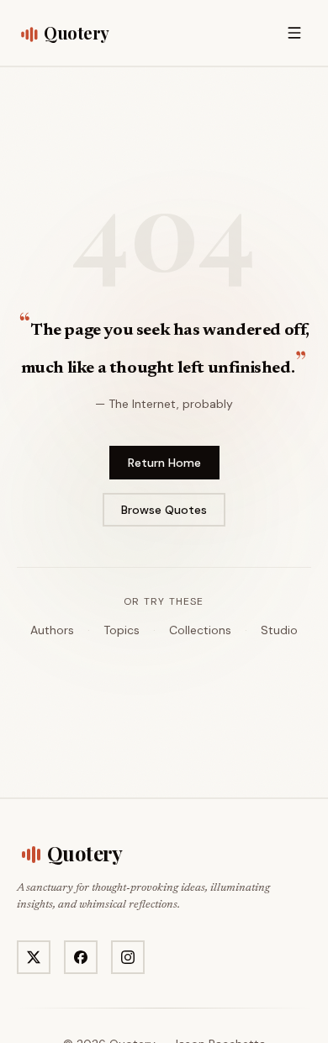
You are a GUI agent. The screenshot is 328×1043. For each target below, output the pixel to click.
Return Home (164, 462)
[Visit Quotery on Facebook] (81, 957)
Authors (52, 630)
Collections (200, 630)
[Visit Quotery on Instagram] (128, 957)
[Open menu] (294, 33)
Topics (121, 630)
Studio (279, 630)
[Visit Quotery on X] (33, 957)
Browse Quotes (164, 509)
